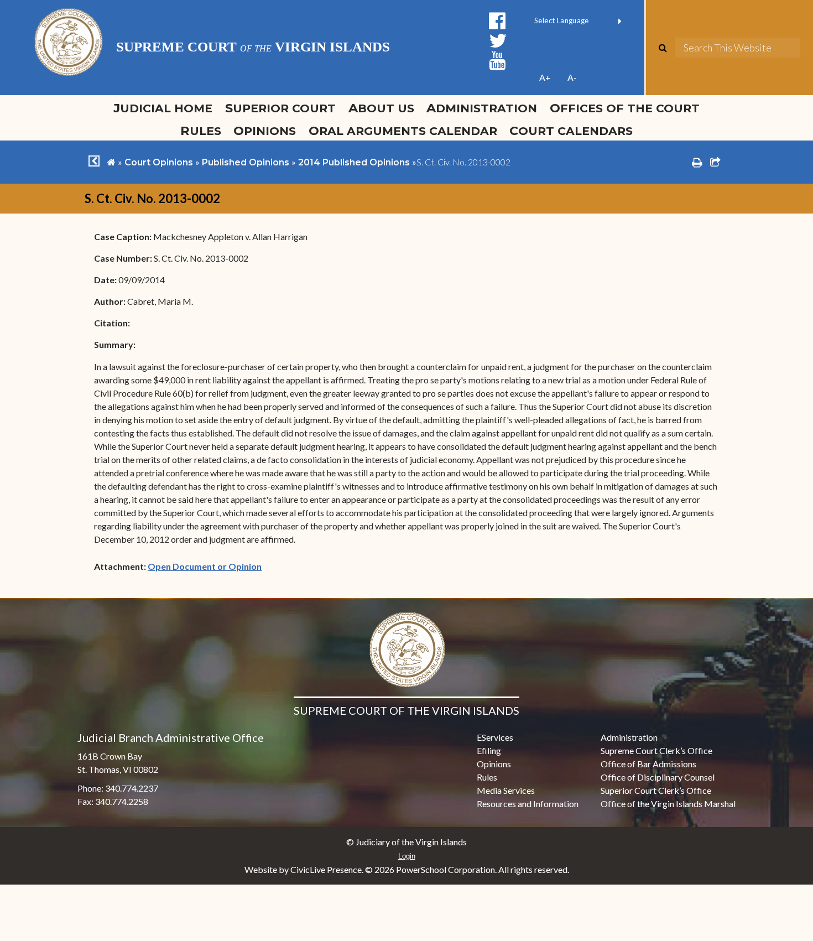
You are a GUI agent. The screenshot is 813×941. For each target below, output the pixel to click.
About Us (381, 108)
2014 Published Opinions (354, 162)
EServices (495, 737)
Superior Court (280, 108)
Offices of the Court (625, 108)
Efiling (489, 750)
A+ (545, 77)
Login (406, 856)
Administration (481, 108)
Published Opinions (245, 162)
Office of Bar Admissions (648, 763)
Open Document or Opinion (205, 566)
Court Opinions (158, 162)
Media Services (506, 790)
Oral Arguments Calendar (403, 130)
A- (572, 77)
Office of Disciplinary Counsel (658, 777)
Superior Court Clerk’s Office (656, 790)
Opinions (264, 130)
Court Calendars (571, 130)
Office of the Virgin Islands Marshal (668, 803)
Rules (200, 130)
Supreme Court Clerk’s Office (656, 750)
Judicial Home (162, 108)
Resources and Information (528, 803)
